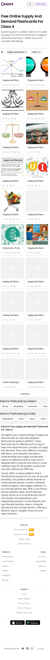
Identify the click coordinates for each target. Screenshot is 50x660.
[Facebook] (27, 649)
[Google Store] (33, 622)
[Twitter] (23, 649)
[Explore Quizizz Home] (7, 4)
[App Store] (17, 622)
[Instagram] (32, 649)
